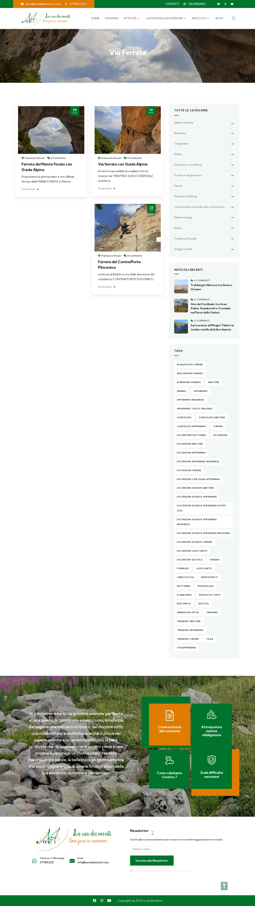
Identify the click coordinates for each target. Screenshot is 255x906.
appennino (201, 391)
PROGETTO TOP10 (209, 595)
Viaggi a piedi (183, 249)
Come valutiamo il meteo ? (169, 775)
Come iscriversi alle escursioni (169, 729)
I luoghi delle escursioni (164, 18)
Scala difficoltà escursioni (211, 775)
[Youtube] (232, 4)
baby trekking (183, 122)
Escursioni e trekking (188, 164)
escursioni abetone (190, 444)
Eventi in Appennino (188, 175)
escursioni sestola (189, 560)
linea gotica (185, 577)
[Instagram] (225, 4)
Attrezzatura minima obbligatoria (211, 731)
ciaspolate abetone (212, 417)
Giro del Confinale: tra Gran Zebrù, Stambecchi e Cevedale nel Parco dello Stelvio (211, 308)
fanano (215, 560)
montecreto (209, 577)
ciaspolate (184, 417)
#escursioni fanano (190, 373)
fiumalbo (183, 568)
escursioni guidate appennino (197, 497)
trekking (212, 612)
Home (95, 18)
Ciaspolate (181, 143)
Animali (181, 391)
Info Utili (199, 18)
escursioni (220, 435)
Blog (219, 18)
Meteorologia (183, 217)
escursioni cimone (189, 470)
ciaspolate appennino (191, 426)
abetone (213, 382)
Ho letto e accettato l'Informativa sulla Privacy (162, 871)
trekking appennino (190, 630)
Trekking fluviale (185, 238)
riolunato (184, 603)
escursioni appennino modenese (198, 461)
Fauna (178, 186)
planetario (184, 595)
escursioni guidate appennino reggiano (203, 533)
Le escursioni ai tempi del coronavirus (199, 207)
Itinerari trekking (185, 196)
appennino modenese (190, 400)
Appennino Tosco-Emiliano (194, 408)
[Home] (73, 837)
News (177, 228)
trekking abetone (189, 621)
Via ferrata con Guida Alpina (122, 164)
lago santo (204, 568)
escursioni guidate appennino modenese (197, 522)
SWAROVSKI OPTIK (188, 612)
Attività (130, 18)
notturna (183, 586)
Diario (178, 154)
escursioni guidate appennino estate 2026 (201, 508)
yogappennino (186, 647)
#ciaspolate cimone (190, 364)
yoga (209, 639)
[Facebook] (218, 4)
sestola (203, 603)
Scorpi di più (29, 189)
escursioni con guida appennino (198, 479)
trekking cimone (188, 639)
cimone (218, 426)
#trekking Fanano (189, 382)
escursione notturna (191, 435)
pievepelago (206, 586)
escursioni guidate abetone (195, 488)
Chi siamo (111, 18)
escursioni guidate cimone (194, 542)
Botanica (180, 133)
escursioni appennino (191, 453)
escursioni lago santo (192, 551)
